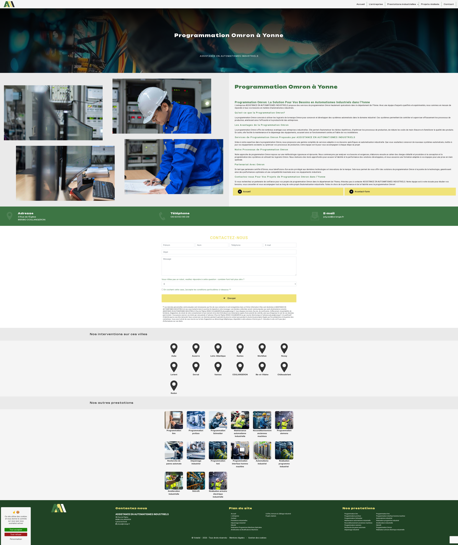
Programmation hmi (383, 514)
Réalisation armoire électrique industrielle (390, 530)
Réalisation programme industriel (387, 520)
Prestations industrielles (401, 4)
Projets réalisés (430, 4)
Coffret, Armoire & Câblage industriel (278, 514)
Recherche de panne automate (354, 527)
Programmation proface (352, 516)
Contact (449, 4)
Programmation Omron (384, 527)
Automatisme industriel (384, 518)
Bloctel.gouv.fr (257, 319)
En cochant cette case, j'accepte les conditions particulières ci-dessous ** (197, 289)
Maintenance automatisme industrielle (357, 520)
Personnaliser (16, 539)
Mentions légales (237, 538)
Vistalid (197, 538)
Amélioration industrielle (384, 523)
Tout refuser (15, 534)
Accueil (361, 4)
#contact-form (362, 191)
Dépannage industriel (238, 523)
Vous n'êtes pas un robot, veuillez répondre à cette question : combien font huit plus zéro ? (203, 279)
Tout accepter (16, 529)
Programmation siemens (352, 525)
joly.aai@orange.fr (333, 217)
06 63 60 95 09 (180, 217)
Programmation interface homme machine (390, 516)
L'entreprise (376, 4)
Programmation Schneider (353, 518)
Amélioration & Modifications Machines (244, 530)
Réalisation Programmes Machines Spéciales (246, 527)
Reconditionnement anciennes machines (358, 523)
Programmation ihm (351, 514)
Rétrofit (233, 525)
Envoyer (232, 298)
